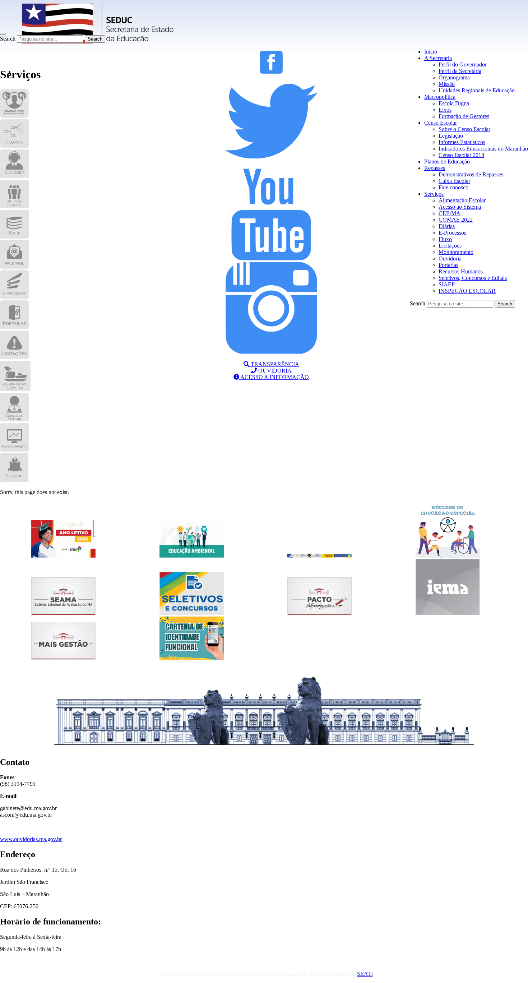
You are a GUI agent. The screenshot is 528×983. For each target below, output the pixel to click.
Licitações (450, 246)
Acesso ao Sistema (460, 207)
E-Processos (452, 233)
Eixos (445, 110)
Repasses (434, 168)
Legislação (451, 136)
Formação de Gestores (464, 116)
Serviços (434, 194)
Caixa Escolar (454, 181)
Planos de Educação (447, 161)
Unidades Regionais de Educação (477, 90)
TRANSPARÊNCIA (274, 364)
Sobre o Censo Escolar (464, 129)
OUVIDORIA (274, 371)
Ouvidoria (450, 258)
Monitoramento (456, 252)
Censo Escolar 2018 (461, 155)
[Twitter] (271, 165)
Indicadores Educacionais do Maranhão (483, 149)
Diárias (447, 226)
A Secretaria (438, 58)
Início (430, 52)
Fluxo (445, 239)
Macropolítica (439, 97)
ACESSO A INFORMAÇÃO (274, 377)
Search (7, 39)
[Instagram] (271, 352)
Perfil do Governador (463, 64)
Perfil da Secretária (460, 71)
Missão (447, 84)
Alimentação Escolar (462, 200)
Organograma (454, 77)
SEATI (365, 974)
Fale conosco (453, 187)
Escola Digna (454, 103)
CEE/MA (449, 213)
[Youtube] (271, 258)
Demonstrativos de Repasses (471, 174)
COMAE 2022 (456, 220)
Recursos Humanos (461, 271)
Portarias (448, 265)
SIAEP (447, 284)
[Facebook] (271, 72)
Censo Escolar (440, 123)
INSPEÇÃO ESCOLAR (467, 291)
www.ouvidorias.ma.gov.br (31, 839)
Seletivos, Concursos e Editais (473, 278)
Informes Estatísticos (462, 142)
